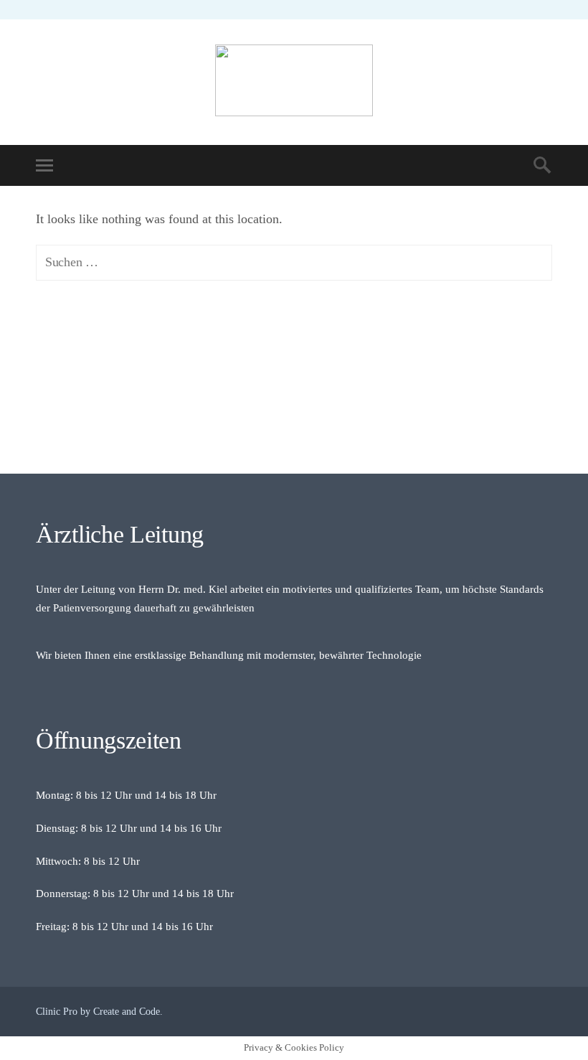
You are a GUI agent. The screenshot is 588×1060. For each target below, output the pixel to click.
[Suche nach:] (294, 262)
